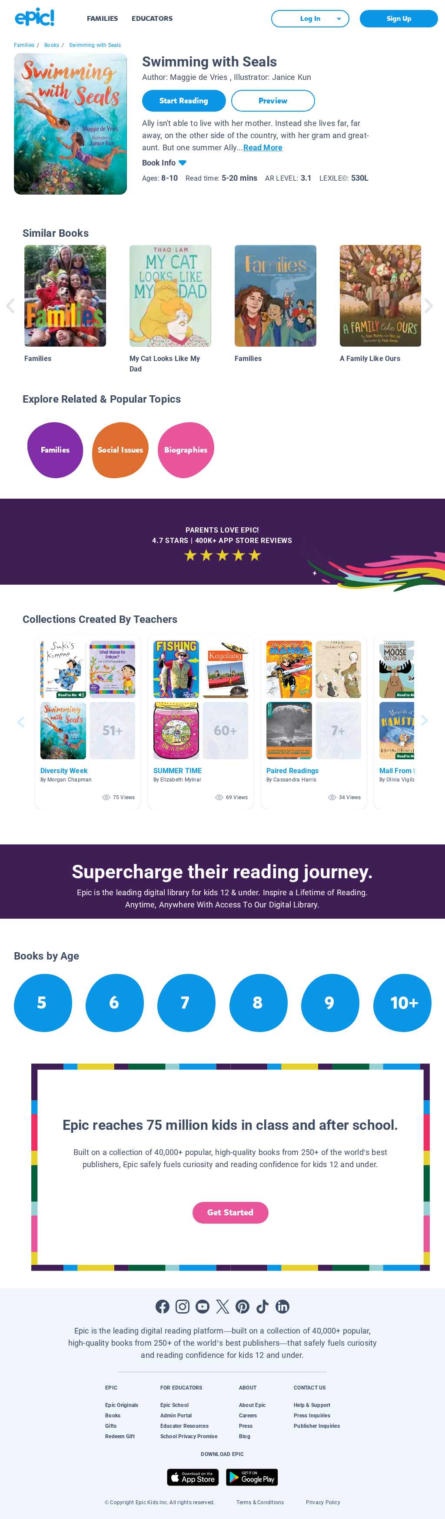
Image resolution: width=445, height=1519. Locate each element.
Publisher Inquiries (317, 1426)
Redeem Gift (120, 1436)
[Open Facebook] (162, 1307)
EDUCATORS (152, 18)
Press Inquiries (312, 1416)
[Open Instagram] (182, 1307)
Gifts (110, 1426)
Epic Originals (121, 1405)
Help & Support (312, 1405)
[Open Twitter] (222, 1307)
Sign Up (399, 18)
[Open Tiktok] (262, 1307)
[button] (88, 722)
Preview (273, 101)
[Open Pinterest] (242, 1307)
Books (51, 45)
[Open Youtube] (202, 1307)
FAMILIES (102, 18)
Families (24, 45)
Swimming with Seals (95, 45)
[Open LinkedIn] (282, 1307)
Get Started (230, 1212)
